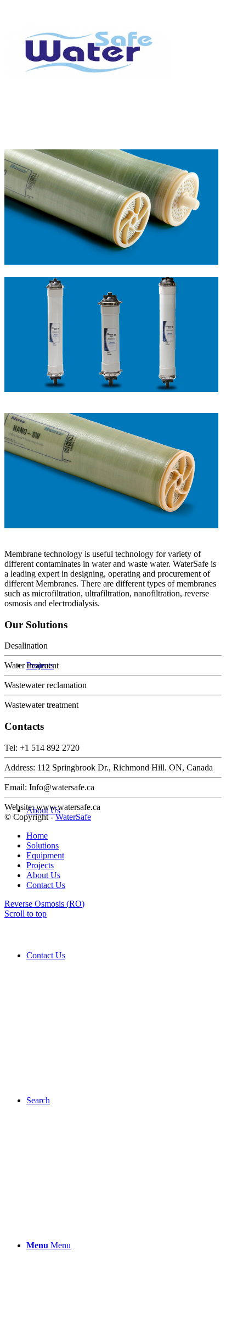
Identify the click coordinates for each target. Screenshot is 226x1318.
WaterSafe (73, 817)
